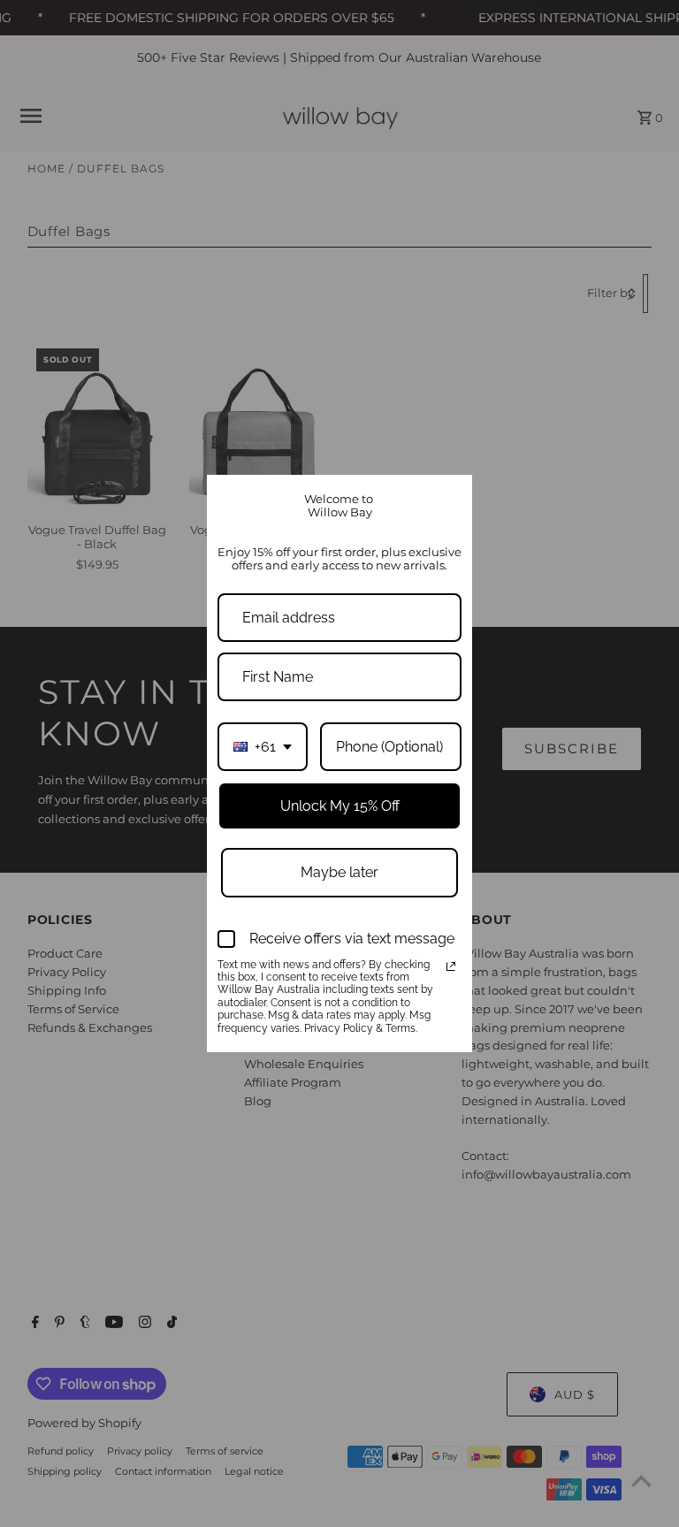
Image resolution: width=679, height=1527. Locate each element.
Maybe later (339, 872)
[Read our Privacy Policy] (451, 966)
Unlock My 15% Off (340, 806)
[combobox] (262, 746)
